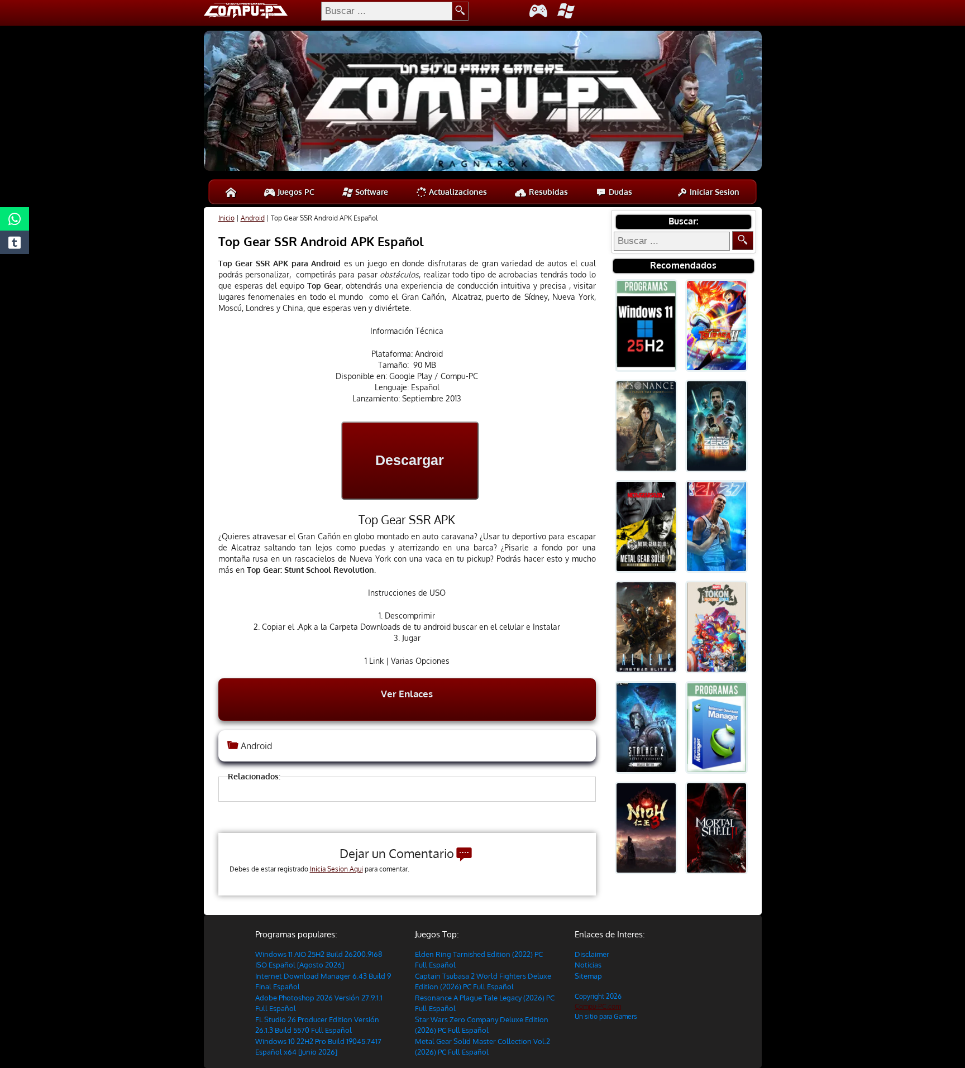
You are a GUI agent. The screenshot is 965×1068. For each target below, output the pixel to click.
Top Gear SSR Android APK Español (321, 241)
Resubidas (547, 192)
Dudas (619, 192)
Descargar (409, 460)
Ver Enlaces (407, 694)
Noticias (588, 964)
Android (253, 218)
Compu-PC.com (598, 1006)
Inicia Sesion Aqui (336, 869)
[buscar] (460, 11)
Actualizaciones (457, 192)
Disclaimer (592, 954)
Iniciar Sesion (713, 192)
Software (370, 192)
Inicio (226, 218)
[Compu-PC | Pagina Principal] (231, 192)
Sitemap (588, 975)
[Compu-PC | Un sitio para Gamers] (483, 102)
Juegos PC (294, 192)
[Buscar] (742, 240)
